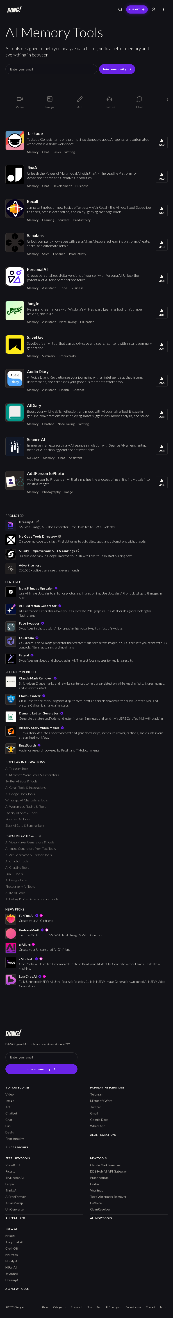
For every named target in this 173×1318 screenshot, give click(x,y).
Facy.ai (9, 1184)
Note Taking (68, 322)
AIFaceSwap (14, 1203)
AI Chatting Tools (17, 867)
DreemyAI (12, 1280)
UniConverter (15, 1209)
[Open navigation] (163, 9)
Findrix (94, 1184)
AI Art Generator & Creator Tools (28, 855)
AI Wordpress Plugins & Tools (25, 806)
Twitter (95, 1107)
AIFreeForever (15, 1197)
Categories (59, 1307)
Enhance (59, 254)
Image (68, 492)
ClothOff (11, 1248)
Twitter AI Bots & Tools (21, 781)
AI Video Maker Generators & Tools (29, 842)
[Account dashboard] (154, 9)
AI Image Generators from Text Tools (30, 848)
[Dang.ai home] (13, 9)
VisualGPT (13, 1165)
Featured (76, 1307)
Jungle (33, 303)
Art (7, 1107)
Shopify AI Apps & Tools (21, 813)
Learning (48, 220)
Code (63, 288)
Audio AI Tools (15, 893)
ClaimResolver (100, 1209)
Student (64, 220)
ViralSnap (96, 1190)
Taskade (35, 133)
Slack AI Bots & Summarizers (25, 825)
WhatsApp (97, 1126)
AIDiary (34, 405)
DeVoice (96, 1203)
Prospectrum (99, 1178)
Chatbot (78, 390)
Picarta (10, 1171)
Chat (45, 152)
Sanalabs (35, 235)
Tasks (57, 152)
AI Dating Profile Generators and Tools (31, 899)
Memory (33, 152)
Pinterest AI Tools (17, 819)
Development (62, 186)
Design (10, 1132)
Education (87, 322)
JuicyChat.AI (14, 1242)
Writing (69, 152)
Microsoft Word (101, 1101)
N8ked (10, 1236)
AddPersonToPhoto (45, 473)
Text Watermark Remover (108, 1197)
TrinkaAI (11, 1190)
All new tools (101, 1218)
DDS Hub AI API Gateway (108, 1171)
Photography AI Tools (20, 886)
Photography (51, 492)
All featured (15, 1218)
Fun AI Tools (14, 874)
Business (81, 186)
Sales (46, 254)
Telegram (96, 1094)
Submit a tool (133, 1307)
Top (99, 1307)
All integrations (103, 1134)
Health (64, 390)
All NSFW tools (17, 1288)
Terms (164, 1307)
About (45, 1307)
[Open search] (120, 9)
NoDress (11, 1255)
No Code (33, 458)
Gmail (94, 1113)
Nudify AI (12, 1261)
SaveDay (35, 337)
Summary (48, 356)
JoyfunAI (11, 1274)
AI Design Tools (16, 880)
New (89, 1307)
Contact (150, 1307)
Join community (114, 69)
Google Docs (99, 1119)
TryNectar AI (14, 1178)
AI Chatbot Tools (17, 861)
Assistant (49, 288)
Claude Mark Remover (105, 1165)
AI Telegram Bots (17, 768)
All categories (16, 1147)
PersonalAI (37, 269)
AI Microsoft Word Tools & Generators (32, 775)
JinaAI (33, 167)
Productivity (82, 220)
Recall (32, 201)
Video (9, 1094)
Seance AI (36, 439)
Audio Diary (38, 371)
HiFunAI (11, 1267)
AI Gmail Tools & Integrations (25, 787)
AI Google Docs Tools (20, 794)
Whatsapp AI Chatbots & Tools (26, 800)
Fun (8, 1126)
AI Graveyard (113, 1307)
